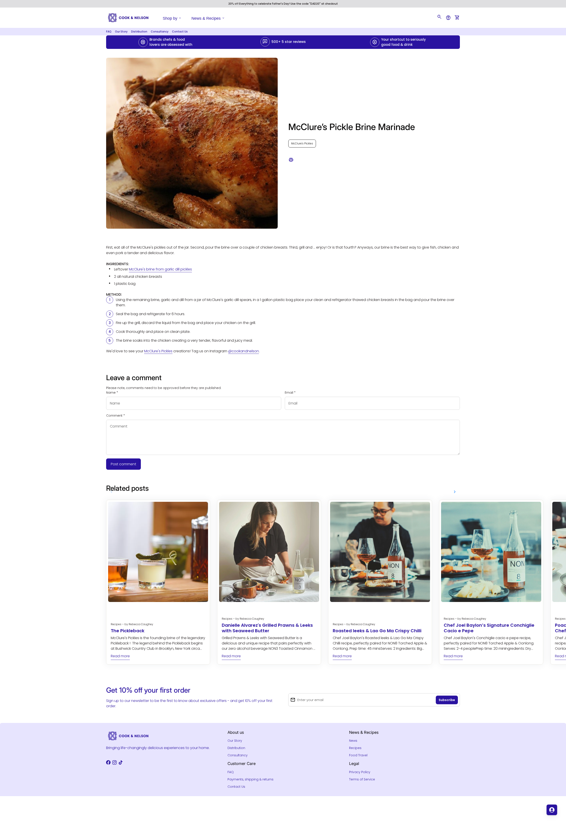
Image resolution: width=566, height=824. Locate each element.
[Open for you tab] (552, 810)
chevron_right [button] (454, 492)
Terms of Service (362, 779)
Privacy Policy (359, 772)
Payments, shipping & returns (250, 779)
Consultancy (159, 31)
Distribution (139, 31)
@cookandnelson (243, 351)
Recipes (355, 748)
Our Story (121, 31)
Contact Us (180, 31)
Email (290, 392)
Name (112, 392)
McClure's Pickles (302, 143)
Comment (115, 415)
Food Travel (358, 755)
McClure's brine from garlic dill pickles (160, 269)
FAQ (108, 31)
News (353, 740)
